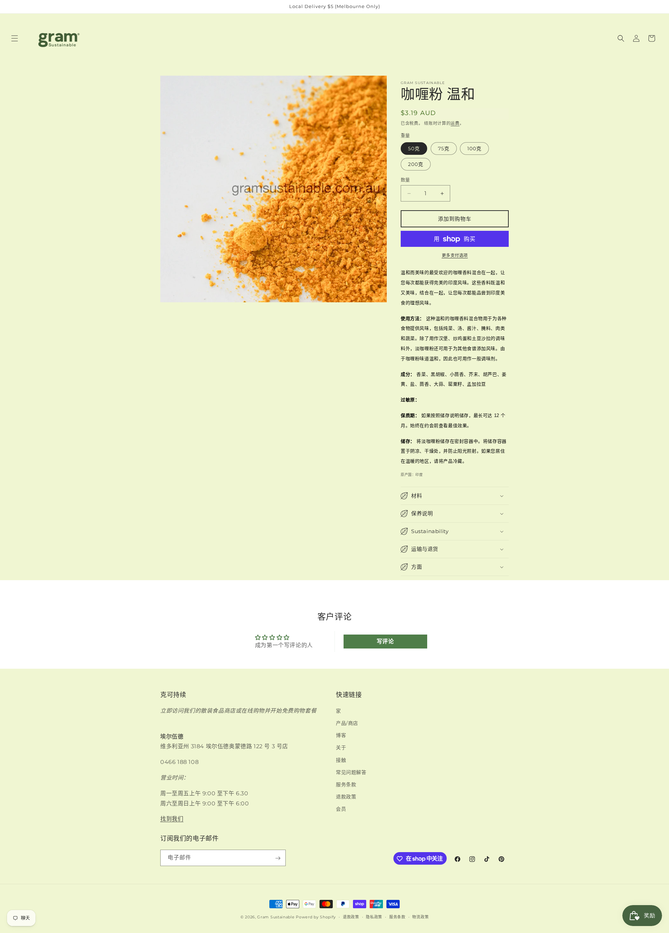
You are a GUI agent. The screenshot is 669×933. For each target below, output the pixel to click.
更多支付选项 (455, 255)
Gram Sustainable (275, 917)
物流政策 (420, 916)
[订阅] (277, 858)
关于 (341, 748)
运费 (455, 123)
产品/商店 (347, 723)
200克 (415, 164)
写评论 (385, 641)
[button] (14, 38)
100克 (474, 148)
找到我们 (171, 819)
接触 (341, 760)
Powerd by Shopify (316, 917)
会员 (341, 809)
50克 (414, 148)
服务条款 (346, 784)
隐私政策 (374, 916)
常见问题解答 (351, 772)
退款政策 (346, 797)
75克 (443, 148)
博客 (341, 735)
